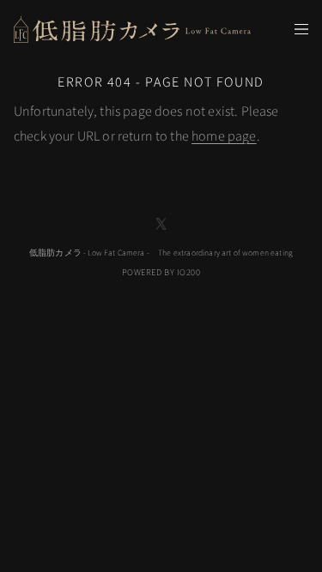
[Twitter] (161, 224)
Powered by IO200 (161, 272)
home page (223, 136)
